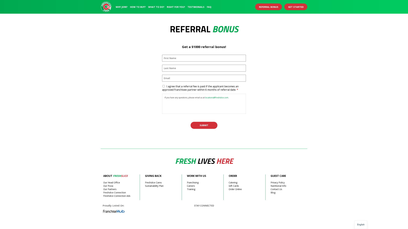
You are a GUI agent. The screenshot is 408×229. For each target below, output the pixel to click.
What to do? (156, 6)
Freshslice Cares (153, 182)
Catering (233, 182)
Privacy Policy (278, 182)
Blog (273, 192)
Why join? (121, 6)
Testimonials (196, 6)
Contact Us (276, 189)
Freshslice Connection (114, 192)
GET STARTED (296, 6)
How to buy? (138, 6)
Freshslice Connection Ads (116, 195)
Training (191, 189)
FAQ (209, 6)
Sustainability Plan (154, 185)
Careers (191, 185)
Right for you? (176, 6)
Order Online (235, 189)
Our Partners (110, 189)
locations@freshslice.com (216, 97)
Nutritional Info (278, 185)
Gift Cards (234, 185)
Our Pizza (108, 185)
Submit (204, 125)
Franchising (193, 182)
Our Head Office (111, 182)
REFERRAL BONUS (268, 6)
